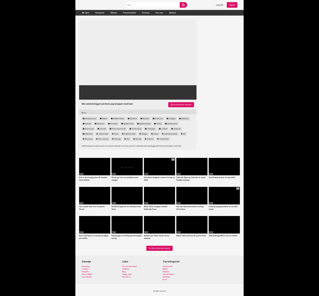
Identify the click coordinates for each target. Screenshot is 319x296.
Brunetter (159, 119)
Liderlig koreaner (170, 134)
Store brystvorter (119, 129)
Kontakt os (126, 277)
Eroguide (85, 272)
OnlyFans (125, 269)
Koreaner (114, 124)
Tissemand (164, 139)
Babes (104, 119)
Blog (124, 272)
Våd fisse (89, 134)
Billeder (113, 13)
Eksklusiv (185, 119)
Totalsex (85, 269)
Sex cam (159, 13)
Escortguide (86, 277)
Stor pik (102, 129)
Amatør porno (90, 119)
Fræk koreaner (130, 134)
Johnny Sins (103, 134)
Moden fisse (128, 124)
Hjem (87, 13)
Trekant (164, 129)
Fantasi (88, 124)
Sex (128, 139)
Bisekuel (133, 119)
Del (84, 113)
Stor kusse (89, 129)
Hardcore (100, 124)
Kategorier (99, 13)
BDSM (165, 269)
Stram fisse (136, 129)
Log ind (219, 5)
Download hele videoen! (182, 105)
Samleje (117, 139)
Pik (184, 134)
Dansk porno (168, 266)
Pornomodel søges (129, 266)
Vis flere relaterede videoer (159, 248)
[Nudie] (88, 4)
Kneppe (144, 134)
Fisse (116, 134)
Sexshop (146, 13)
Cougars (172, 119)
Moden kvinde (144, 124)
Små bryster (172, 124)
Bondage (166, 277)
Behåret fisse (118, 119)
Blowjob (145, 119)
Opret (232, 5)
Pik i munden (103, 139)
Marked (172, 13)
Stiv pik (138, 139)
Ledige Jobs (127, 274)
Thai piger (151, 129)
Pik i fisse (88, 139)
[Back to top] (310, 288)
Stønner (150, 139)
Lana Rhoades (168, 274)
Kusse (155, 134)
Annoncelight (87, 274)
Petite (158, 124)
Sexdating (86, 266)
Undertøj (176, 129)
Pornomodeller (129, 13)
